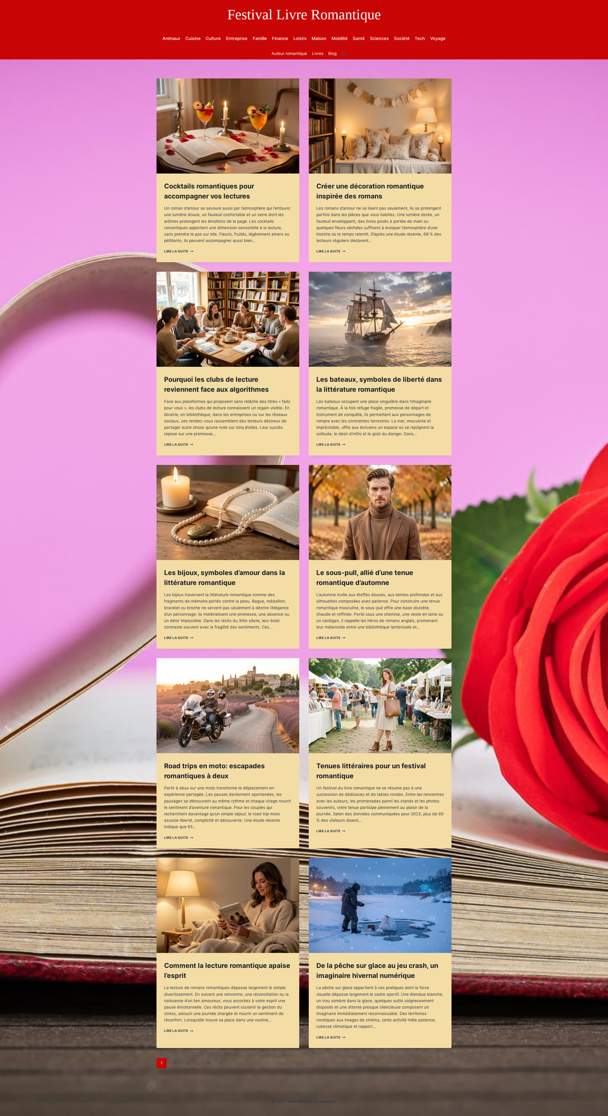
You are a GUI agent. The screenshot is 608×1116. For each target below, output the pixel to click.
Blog (332, 53)
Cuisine (193, 38)
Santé (359, 38)
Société (402, 38)
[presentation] (228, 126)
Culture (213, 38)
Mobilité (340, 38)
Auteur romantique (289, 53)
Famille (260, 38)
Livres (317, 53)
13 (208, 1063)
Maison (319, 38)
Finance (280, 38)
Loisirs (300, 38)
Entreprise (236, 38)
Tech (420, 38)
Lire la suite (178, 251)
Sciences (379, 38)
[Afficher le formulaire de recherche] (343, 53)
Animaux (171, 38)
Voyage (438, 38)
